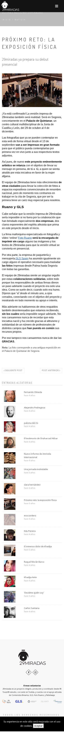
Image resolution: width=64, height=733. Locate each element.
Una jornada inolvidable (36, 469)
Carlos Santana (31, 608)
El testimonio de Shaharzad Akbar (41, 438)
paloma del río (31, 422)
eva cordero (30, 515)
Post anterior (50, 370)
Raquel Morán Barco (34, 561)
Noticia (20, 20)
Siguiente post (13, 370)
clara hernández (32, 484)
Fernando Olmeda (33, 392)
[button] (56, 6)
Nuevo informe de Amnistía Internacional (37, 455)
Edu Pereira (30, 530)
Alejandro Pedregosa (34, 407)
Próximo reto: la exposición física (40, 500)
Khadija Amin (30, 577)
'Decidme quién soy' (34, 592)
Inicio (6, 20)
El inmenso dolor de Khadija (38, 546)
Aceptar (38, 725)
